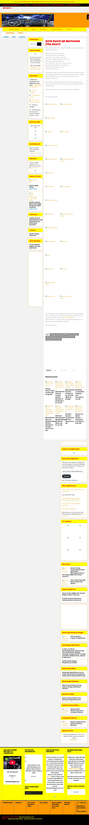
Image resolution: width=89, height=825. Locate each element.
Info (14, 37)
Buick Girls (36, 153)
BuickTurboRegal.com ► (13, 5)
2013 (52, 334)
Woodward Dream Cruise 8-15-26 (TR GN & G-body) (70, 394)
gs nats (75, 334)
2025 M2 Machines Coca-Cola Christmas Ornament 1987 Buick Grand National (73, 674)
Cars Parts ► (14, 29)
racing (66, 337)
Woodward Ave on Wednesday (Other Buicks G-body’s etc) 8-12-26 (50, 424)
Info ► (34, 29)
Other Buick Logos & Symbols (77, 637)
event (58, 334)
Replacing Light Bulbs (15, 819)
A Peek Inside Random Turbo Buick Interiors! (71, 599)
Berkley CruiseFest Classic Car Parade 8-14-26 (79, 394)
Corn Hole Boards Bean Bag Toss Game (78, 581)
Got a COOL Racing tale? (69, 509)
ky (56, 337)
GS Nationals (66, 334)
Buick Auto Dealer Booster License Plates (76, 710)
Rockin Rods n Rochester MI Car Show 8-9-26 (69, 418)
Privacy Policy (67, 803)
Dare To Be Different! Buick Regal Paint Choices (73, 594)
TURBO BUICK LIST (74, 768)
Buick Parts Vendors (41, 5)
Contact (18, 802)
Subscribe (66, 476)
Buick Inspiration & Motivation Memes (78, 723)
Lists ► (28, 5)
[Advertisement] (35, 279)
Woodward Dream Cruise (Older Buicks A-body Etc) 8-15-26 (60, 397)
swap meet (50, 339)
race (60, 337)
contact (48, 776)
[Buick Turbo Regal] (28, 20)
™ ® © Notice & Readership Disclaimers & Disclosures (81, 807)
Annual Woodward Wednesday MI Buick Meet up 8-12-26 (60, 420)
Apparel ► (44, 29)
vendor (58, 339)
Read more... (33, 189)
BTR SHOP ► (7, 8)
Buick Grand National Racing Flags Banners (71, 699)
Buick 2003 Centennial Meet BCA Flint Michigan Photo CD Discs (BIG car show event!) (73, 572)
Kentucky (49, 337)
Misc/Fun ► (10, 33)
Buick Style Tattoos (34, 234)
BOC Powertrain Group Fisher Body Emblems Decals (71, 686)
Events (22, 37)
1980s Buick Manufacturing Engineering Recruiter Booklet (35, 221)
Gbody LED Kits (73, 5)
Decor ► (69, 29)
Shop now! (74, 739)
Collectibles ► (57, 29)
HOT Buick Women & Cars (31, 804)
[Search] (39, 44)
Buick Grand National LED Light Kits (56, 805)
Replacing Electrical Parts (33, 819)
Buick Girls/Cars (58, 5)
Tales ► (21, 33)
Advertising (8, 802)
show (72, 337)
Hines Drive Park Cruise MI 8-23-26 (49, 391)
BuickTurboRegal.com (69, 317)
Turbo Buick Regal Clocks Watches (34, 246)
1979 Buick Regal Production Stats (69, 662)
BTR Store (35, 167)
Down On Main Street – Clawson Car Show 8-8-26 (79, 418)
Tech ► (26, 29)
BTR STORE (43, 802)
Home (6, 37)
